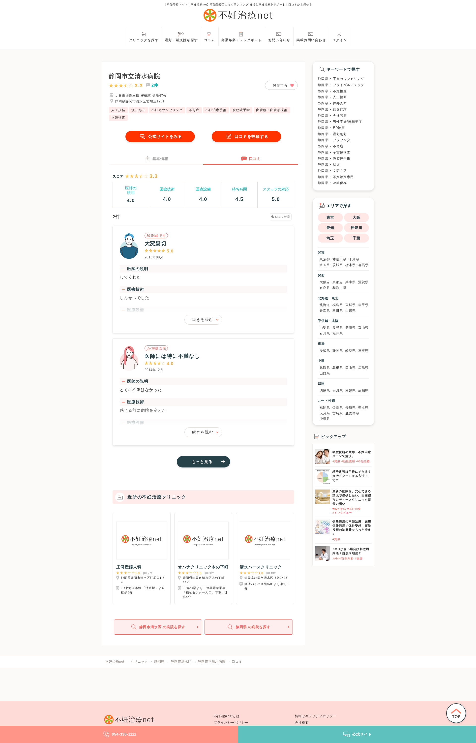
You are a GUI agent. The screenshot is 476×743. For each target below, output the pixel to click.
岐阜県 (350, 350)
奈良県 (325, 288)
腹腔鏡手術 (241, 110)
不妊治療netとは (227, 716)
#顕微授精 (348, 461)
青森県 (325, 310)
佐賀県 (337, 407)
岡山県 (350, 368)
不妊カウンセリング (167, 110)
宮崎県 (337, 413)
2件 (154, 85)
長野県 (337, 328)
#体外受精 (339, 508)
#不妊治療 (363, 461)
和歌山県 (339, 288)
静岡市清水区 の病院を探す (162, 627)
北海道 (325, 305)
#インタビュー (342, 512)
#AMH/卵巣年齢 (343, 558)
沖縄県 (325, 419)
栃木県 (350, 265)
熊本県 (363, 407)
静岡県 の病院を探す (253, 627)
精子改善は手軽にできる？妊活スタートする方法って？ (351, 476)
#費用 (336, 461)
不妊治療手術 (216, 110)
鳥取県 (325, 368)
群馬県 (363, 265)
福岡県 (325, 407)
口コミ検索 (282, 216)
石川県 (325, 333)
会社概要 (302, 722)
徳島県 (325, 390)
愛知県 (325, 350)
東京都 (325, 259)
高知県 (363, 390)
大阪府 (325, 282)
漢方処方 (138, 110)
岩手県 (363, 305)
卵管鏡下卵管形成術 (271, 110)
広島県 (363, 368)
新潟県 (350, 328)
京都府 (337, 282)
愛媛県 (350, 390)
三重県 (363, 350)
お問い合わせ (279, 40)
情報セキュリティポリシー (315, 716)
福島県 (337, 305)
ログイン (339, 40)
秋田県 (337, 310)
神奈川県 (339, 259)
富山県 (363, 328)
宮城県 (350, 305)
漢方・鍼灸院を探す (181, 40)
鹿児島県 (352, 413)
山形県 (350, 310)
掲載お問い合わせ (311, 40)
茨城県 (337, 265)
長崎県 (350, 407)
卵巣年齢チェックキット (241, 40)
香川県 (337, 390)
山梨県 (325, 328)
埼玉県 (325, 265)
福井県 (337, 333)
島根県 (337, 368)
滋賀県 (363, 282)
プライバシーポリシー (231, 722)
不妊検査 (118, 117)
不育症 (194, 110)
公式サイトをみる (165, 136)
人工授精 (118, 110)
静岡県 (337, 350)
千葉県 (354, 259)
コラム (209, 40)
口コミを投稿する (251, 136)
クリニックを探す (144, 40)
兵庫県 (350, 282)
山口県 (325, 373)
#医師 (359, 558)
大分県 (325, 413)
